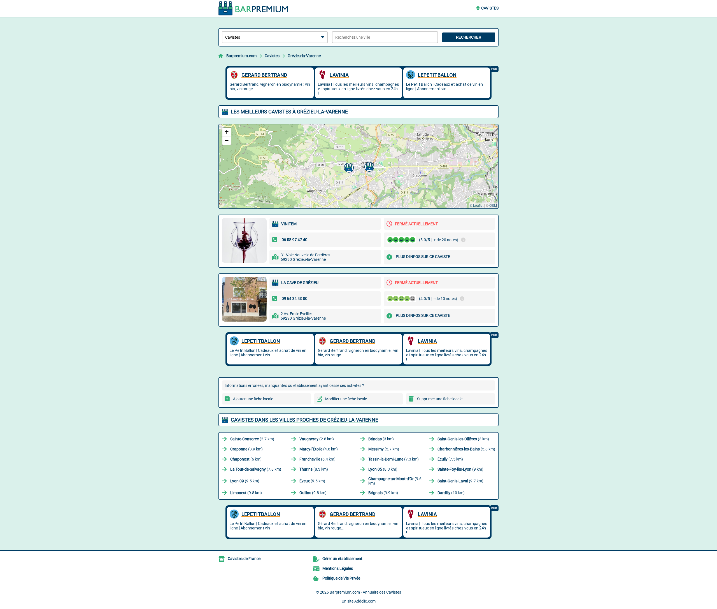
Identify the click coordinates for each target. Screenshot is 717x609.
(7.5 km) (450, 459)
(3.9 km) (246, 449)
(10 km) (451, 493)
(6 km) (246, 459)
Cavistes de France (244, 558)
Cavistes (490, 8)
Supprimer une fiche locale (439, 399)
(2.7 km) (252, 439)
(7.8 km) (255, 469)
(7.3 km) (393, 459)
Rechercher (468, 37)
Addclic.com (365, 601)
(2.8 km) (316, 439)
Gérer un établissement (342, 558)
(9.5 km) (244, 481)
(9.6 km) (395, 480)
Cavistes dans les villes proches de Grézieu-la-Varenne (304, 420)
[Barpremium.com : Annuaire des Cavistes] (253, 8)
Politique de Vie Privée (341, 578)
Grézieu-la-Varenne (304, 56)
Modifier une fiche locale (346, 399)
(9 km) (460, 469)
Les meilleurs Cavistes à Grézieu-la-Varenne (289, 112)
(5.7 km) (383, 449)
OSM (493, 205)
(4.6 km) (318, 449)
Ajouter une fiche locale (253, 399)
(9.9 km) (383, 493)
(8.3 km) (313, 469)
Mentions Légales (337, 568)
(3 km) (381, 439)
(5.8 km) (466, 449)
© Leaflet (476, 205)
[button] (348, 167)
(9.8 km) (246, 493)
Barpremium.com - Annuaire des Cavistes (365, 592)
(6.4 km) (317, 459)
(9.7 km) (460, 481)
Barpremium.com (241, 56)
